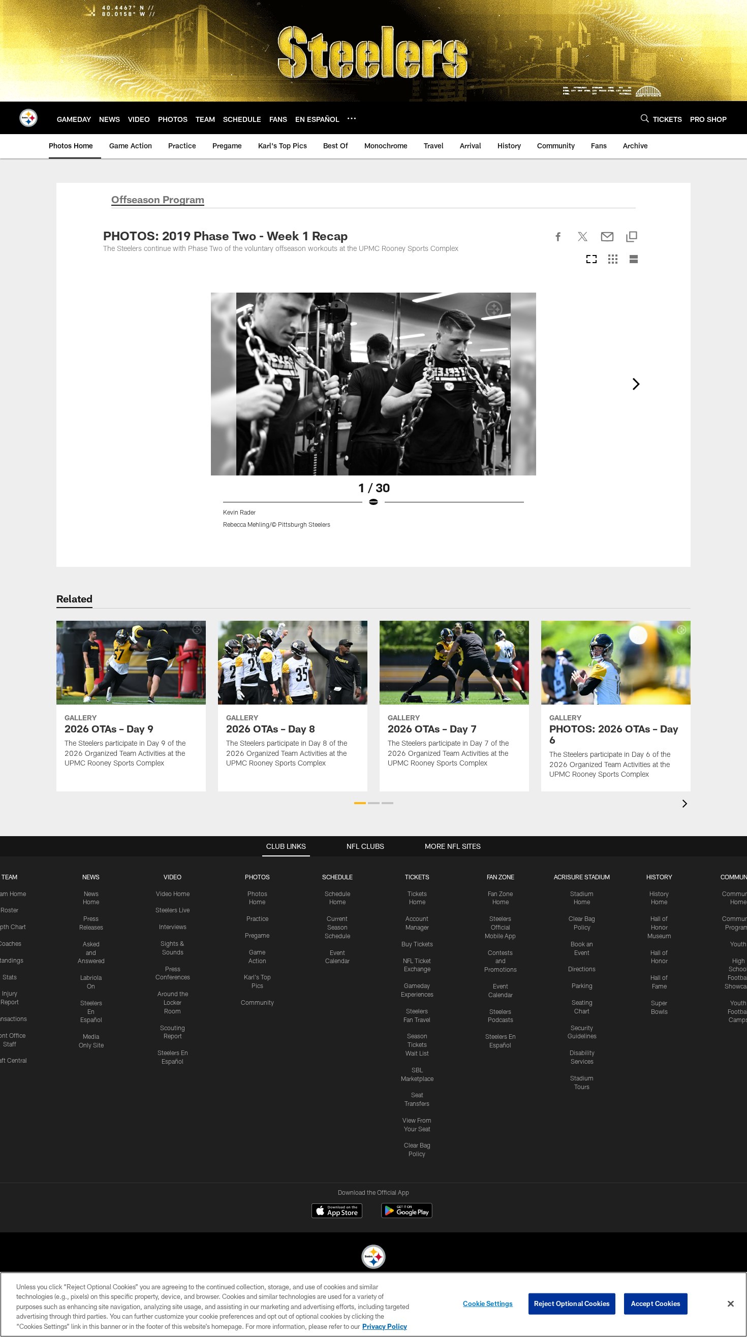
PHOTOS (257, 876)
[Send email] (607, 242)
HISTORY (659, 876)
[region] (373, 1304)
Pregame (257, 935)
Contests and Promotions (500, 961)
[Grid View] (613, 259)
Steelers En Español (91, 1011)
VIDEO (172, 876)
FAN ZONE (500, 876)
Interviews (172, 926)
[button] (360, 803)
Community (257, 1002)
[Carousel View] (591, 259)
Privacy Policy (384, 1326)
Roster (9, 909)
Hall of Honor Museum (659, 927)
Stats (10, 976)
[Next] (636, 384)
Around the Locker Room (173, 1002)
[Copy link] (632, 237)
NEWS (91, 876)
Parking (582, 985)
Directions (582, 968)
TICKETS (417, 876)
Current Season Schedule (337, 927)
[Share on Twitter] (583, 242)
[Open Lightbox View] (373, 416)
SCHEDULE (337, 876)
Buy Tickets (417, 943)
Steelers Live (172, 909)
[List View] (634, 259)
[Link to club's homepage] (28, 118)
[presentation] (686, 805)
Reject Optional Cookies (572, 1303)
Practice (257, 918)
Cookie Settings (488, 1303)
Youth (738, 943)
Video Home (173, 893)
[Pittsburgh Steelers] (373, 1258)
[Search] (645, 118)
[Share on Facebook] (558, 242)
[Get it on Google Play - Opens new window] (407, 1215)
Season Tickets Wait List (417, 1044)
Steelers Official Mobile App (500, 927)
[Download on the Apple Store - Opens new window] (337, 1212)
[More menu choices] (352, 118)
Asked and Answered (91, 952)
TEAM (9, 876)
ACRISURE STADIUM (582, 876)
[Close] (731, 1304)
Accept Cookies (655, 1303)
